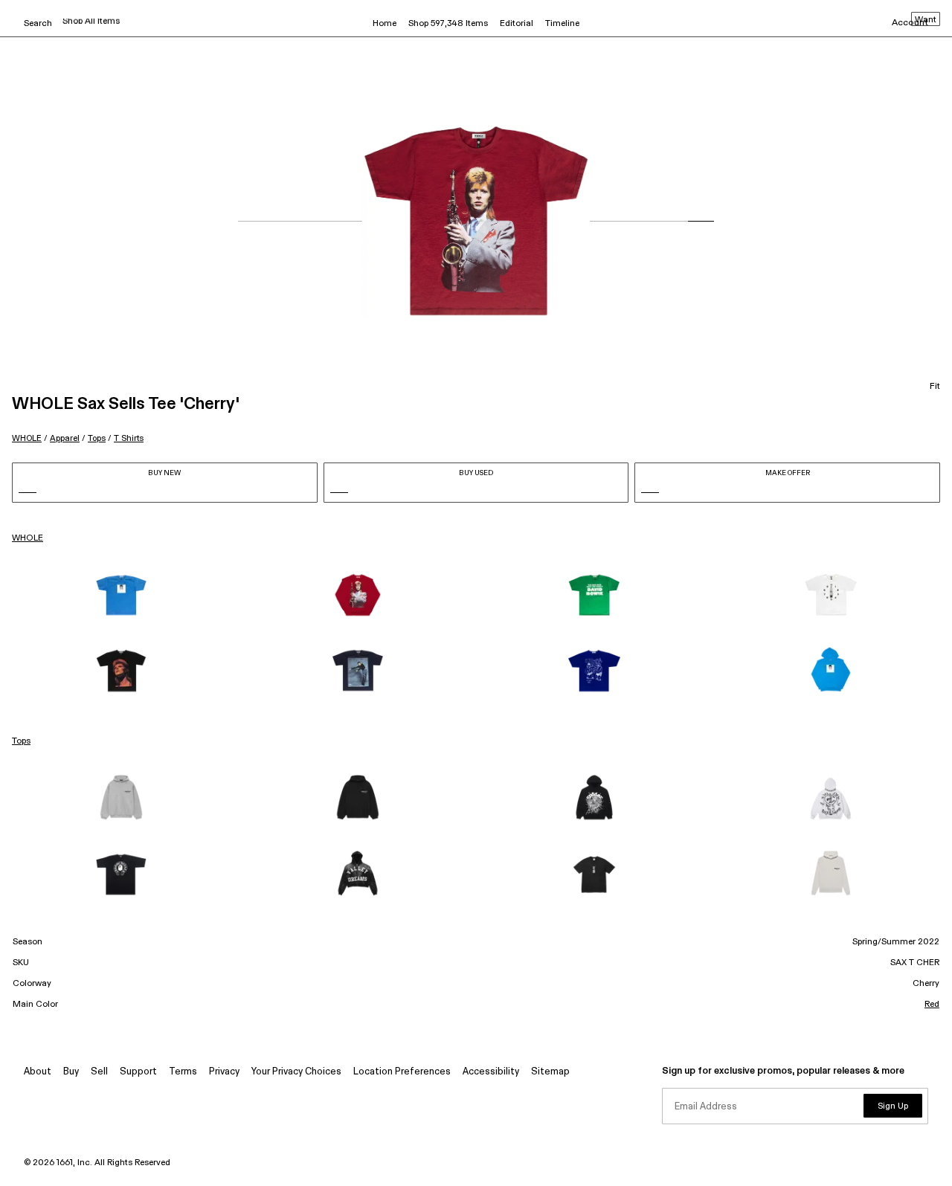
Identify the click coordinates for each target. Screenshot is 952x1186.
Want (925, 20)
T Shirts (129, 438)
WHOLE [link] (27, 538)
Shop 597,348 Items (448, 23)
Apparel (65, 438)
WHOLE (27, 438)
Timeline (562, 23)
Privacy (224, 1072)
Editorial (516, 23)
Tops (97, 438)
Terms (183, 1072)
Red (931, 1004)
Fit (935, 386)
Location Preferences (402, 1072)
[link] (121, 595)
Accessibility (491, 1072)
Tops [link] (21, 741)
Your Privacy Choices (296, 1072)
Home (384, 23)
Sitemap (550, 1072)
